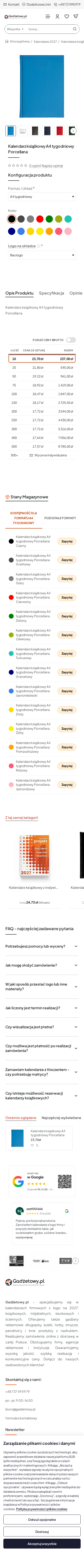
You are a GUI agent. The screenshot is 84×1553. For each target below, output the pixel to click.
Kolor (12, 210)
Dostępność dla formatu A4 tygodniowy (23, 518)
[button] (73, 131)
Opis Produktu (19, 292)
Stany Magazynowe (29, 496)
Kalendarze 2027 (45, 41)
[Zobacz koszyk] (75, 16)
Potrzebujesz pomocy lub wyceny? (35, 946)
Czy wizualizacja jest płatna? (29, 1026)
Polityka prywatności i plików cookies (41, 1509)
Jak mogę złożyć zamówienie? (31, 965)
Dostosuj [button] (42, 1532)
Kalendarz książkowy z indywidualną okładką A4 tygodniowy (34, 887)
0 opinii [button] (35, 165)
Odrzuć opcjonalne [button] (42, 1519)
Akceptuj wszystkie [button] (42, 1544)
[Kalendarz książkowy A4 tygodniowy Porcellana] (17, 1138)
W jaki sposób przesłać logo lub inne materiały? (36, 986)
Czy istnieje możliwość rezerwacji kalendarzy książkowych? (34, 1095)
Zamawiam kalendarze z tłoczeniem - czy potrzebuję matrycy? (37, 1072)
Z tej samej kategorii (21, 817)
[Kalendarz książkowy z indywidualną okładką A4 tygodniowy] (34, 855)
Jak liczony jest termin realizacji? (32, 1007)
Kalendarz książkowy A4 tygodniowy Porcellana (48, 1133)
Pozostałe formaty (60, 518)
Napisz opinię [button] (52, 165)
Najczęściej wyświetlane (61, 1117)
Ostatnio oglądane (20, 1117)
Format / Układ (20, 188)
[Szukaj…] (74, 29)
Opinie (75, 292)
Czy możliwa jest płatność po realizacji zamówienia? (38, 1048)
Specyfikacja (51, 292)
